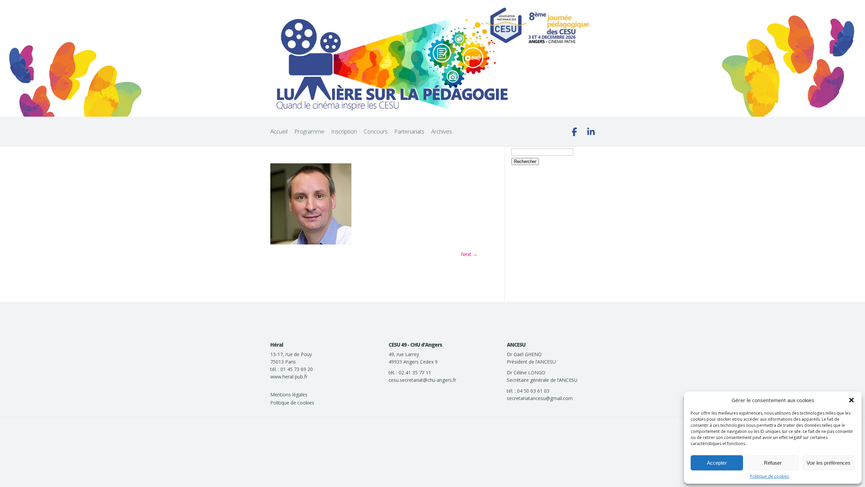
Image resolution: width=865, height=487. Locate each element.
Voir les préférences (828, 463)
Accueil (279, 131)
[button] (851, 400)
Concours (376, 131)
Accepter (717, 463)
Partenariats (409, 131)
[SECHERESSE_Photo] (310, 242)
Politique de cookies (769, 476)
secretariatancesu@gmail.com (540, 398)
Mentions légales (288, 394)
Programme (309, 131)
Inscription (344, 131)
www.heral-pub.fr (288, 376)
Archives (441, 131)
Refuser (773, 463)
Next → (469, 254)
